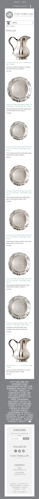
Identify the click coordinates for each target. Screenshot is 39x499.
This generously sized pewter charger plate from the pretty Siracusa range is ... (18, 109)
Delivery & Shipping (15, 485)
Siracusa (12, 26)
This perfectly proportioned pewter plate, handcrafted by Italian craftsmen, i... (18, 286)
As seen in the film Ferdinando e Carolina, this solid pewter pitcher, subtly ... (18, 370)
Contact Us (13, 483)
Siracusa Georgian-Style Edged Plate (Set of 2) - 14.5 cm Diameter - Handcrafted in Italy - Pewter (19, 192)
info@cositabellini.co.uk (19, 470)
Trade (23, 489)
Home (7, 26)
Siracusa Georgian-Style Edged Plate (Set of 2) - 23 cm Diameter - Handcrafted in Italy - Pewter (19, 280)
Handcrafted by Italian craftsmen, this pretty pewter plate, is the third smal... (18, 242)
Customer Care (23, 483)
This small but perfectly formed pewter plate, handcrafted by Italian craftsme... (19, 154)
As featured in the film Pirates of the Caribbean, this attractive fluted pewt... (17, 328)
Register (16, 2)
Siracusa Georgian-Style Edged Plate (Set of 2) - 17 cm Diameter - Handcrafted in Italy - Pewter (19, 236)
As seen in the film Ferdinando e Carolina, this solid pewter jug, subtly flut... (18, 68)
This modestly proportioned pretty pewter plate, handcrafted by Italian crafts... (18, 198)
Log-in (24, 2)
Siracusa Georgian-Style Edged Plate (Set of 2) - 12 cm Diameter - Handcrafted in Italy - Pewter (19, 148)
